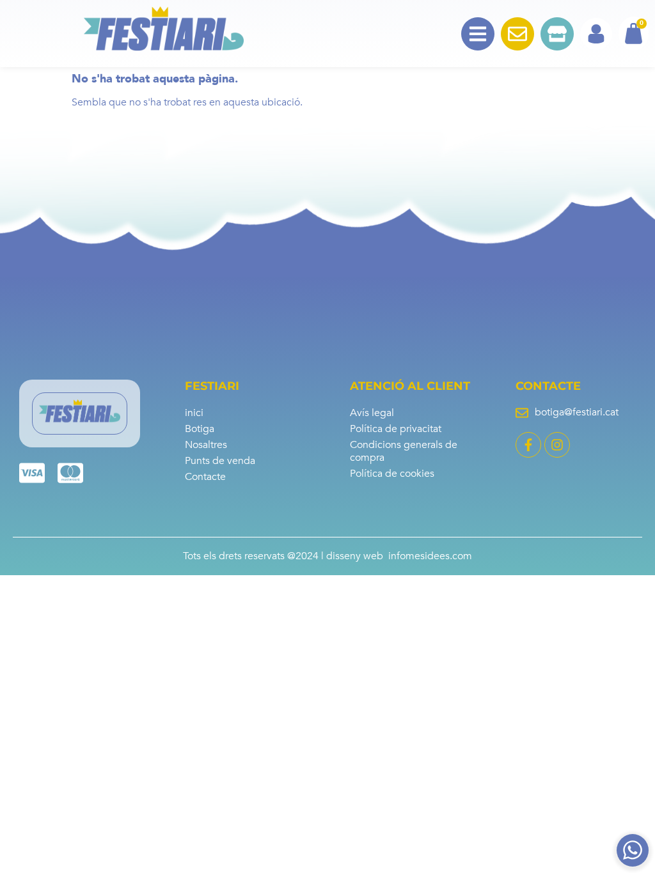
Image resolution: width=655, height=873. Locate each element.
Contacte (205, 476)
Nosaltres (206, 444)
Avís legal (372, 412)
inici (194, 412)
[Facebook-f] (528, 445)
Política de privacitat (395, 428)
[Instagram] (557, 445)
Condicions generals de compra (403, 451)
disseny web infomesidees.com (399, 556)
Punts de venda (220, 460)
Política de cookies (392, 473)
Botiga (199, 428)
